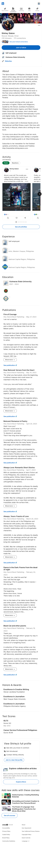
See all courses (9, 815)
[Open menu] (39, 25)
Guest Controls (26, 837)
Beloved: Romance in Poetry (15, 421)
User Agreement (26, 828)
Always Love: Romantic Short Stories (19, 468)
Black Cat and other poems (15, 626)
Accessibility (6, 828)
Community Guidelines (8, 841)
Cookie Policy (6, 834)
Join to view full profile (14, 760)
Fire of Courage (10, 314)
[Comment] (16, 218)
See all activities (21, 227)
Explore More (21, 782)
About (23, 824)
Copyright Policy (26, 834)
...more (26, 181)
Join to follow (21, 48)
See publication (9, 365)
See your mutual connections (19, 41)
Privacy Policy (6, 831)
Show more (9, 359)
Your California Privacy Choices (31, 831)
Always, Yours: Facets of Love (16, 516)
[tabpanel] (21, 193)
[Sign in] (38, 3)
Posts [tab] (6, 163)
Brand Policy (5, 837)
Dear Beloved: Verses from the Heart (19, 370)
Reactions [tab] (15, 163)
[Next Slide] (40, 194)
